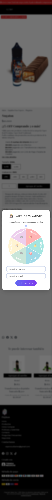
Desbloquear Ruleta (26, 283)
